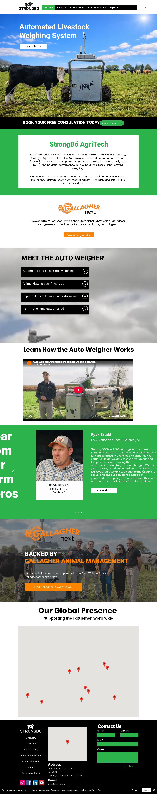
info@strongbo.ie (56, 784)
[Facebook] (28, 782)
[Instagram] (22, 782)
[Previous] (13, 472)
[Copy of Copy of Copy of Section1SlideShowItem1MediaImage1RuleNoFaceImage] (78, 512)
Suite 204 (52, 772)
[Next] (144, 472)
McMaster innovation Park (60, 768)
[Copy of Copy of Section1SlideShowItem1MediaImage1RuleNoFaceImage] (75, 512)
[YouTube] (41, 782)
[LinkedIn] (35, 782)
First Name (101, 731)
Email (99, 740)
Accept (146, 790)
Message (100, 749)
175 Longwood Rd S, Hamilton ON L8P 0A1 (66, 775)
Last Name (125, 731)
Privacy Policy (97, 790)
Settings (135, 790)
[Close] (154, 790)
